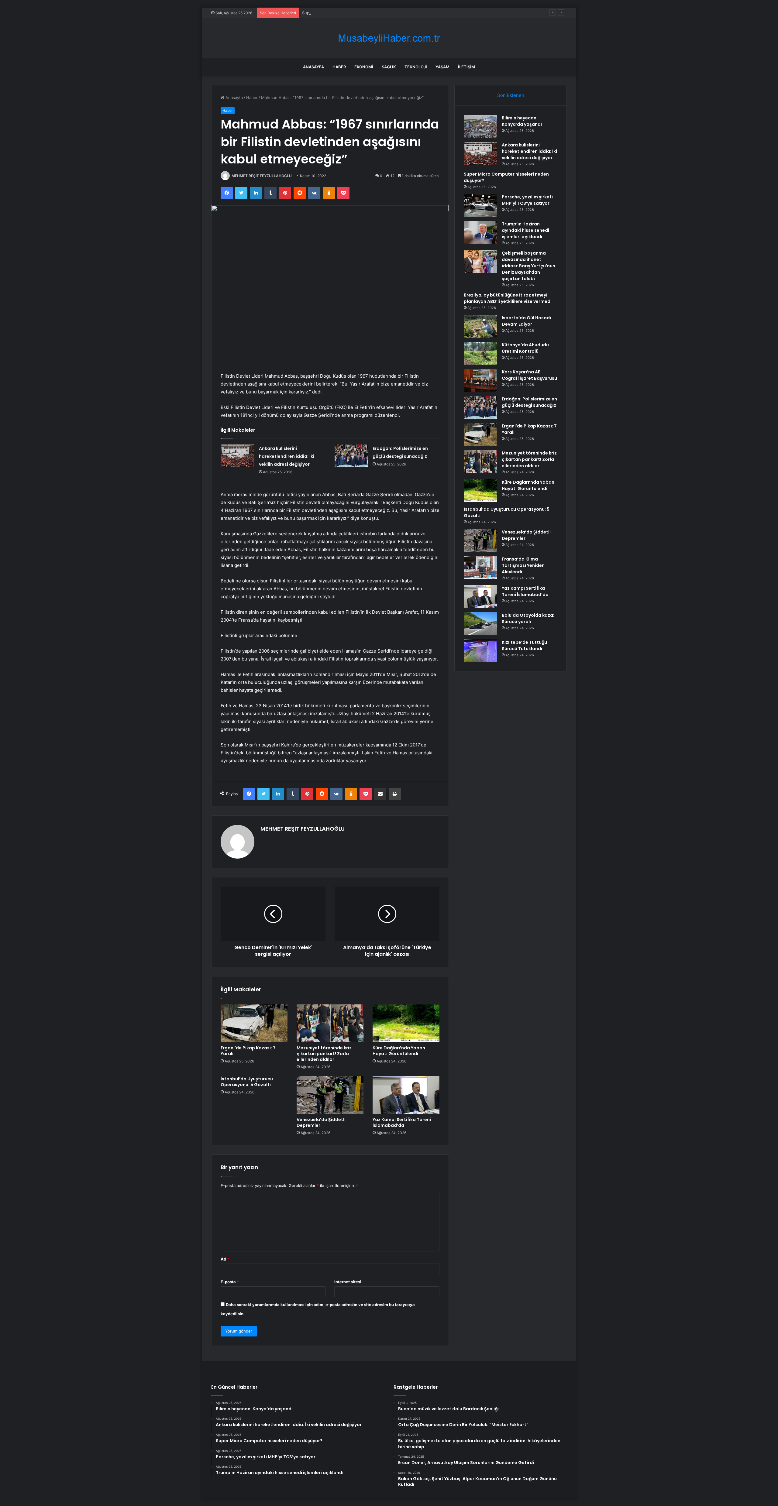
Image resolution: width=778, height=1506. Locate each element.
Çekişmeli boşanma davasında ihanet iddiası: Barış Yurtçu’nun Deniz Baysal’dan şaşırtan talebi (528, 266)
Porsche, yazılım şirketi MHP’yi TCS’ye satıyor (527, 200)
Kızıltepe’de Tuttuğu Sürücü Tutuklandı (524, 645)
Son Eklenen (510, 95)
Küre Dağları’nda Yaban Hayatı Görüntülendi (399, 1051)
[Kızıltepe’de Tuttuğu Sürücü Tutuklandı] (480, 650)
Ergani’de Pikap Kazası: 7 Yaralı (248, 1051)
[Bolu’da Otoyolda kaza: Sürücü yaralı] (480, 623)
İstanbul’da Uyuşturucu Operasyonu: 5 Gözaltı (247, 1082)
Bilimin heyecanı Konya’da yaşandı (522, 121)
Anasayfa (313, 66)
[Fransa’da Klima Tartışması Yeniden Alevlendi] (480, 567)
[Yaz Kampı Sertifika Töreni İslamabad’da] (406, 1095)
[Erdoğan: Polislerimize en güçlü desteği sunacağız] (351, 455)
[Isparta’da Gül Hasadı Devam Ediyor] (480, 326)
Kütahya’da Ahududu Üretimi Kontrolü (525, 348)
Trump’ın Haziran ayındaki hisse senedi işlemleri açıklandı (525, 230)
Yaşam (442, 66)
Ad (225, 1259)
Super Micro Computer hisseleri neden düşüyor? (348, 12)
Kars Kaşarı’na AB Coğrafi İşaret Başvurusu (529, 375)
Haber (339, 66)
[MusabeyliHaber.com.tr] (389, 38)
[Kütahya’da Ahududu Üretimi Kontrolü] (480, 353)
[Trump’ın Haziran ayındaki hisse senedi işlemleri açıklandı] (480, 232)
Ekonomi (363, 66)
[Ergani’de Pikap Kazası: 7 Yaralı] (254, 1023)
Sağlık (389, 66)
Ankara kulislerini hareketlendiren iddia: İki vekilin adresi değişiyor (286, 456)
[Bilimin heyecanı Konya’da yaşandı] (480, 126)
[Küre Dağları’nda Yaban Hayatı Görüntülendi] (406, 1023)
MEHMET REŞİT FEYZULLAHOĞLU (262, 175)
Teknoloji (415, 66)
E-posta (230, 1281)
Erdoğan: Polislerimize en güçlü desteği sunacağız (529, 402)
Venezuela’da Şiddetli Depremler (321, 1122)
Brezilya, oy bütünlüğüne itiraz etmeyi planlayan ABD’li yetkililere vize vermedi (508, 298)
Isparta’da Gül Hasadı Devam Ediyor (526, 321)
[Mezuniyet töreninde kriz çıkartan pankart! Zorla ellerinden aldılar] (330, 1023)
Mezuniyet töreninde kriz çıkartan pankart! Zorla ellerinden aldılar (324, 1053)
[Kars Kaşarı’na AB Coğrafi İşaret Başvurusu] (480, 380)
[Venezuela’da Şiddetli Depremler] (330, 1095)
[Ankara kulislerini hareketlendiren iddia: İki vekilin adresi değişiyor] (237, 455)
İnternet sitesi (347, 1281)
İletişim (466, 66)
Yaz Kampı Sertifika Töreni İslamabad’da (402, 1122)
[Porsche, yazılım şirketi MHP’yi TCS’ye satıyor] (480, 205)
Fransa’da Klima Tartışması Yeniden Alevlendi (523, 565)
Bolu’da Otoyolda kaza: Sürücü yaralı (528, 618)
